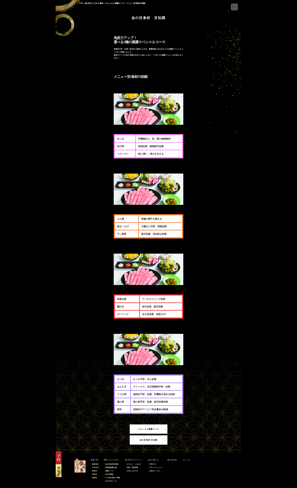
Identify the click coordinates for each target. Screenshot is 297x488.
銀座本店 (95, 464)
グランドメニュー (155, 467)
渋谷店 (94, 474)
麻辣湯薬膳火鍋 (111, 467)
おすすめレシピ (111, 481)
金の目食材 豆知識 (148, 440)
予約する (152, 464)
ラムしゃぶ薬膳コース (148, 429)
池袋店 (94, 477)
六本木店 (95, 467)
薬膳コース (109, 471)
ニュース (186, 460)
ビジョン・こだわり (134, 464)
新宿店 (94, 471)
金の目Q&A (172, 460)
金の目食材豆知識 (111, 464)
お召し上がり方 (132, 471)
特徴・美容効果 (132, 467)
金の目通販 (109, 474)
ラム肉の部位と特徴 (112, 477)
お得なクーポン (155, 471)
